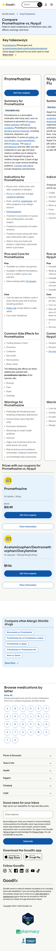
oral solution (10, 140)
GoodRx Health (8, 14)
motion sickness (11, 125)
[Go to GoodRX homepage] (8, 5)
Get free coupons (21, 92)
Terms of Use (8, 832)
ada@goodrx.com (10, 896)
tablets (32, 137)
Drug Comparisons (27, 14)
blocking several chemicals (16, 131)
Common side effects (23, 166)
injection (15, 144)
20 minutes (31, 281)
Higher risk (11, 308)
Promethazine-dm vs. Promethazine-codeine (25, 638)
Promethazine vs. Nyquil (17, 644)
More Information (28, 526)
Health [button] (6, 770)
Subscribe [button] (38, 842)
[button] (32, 5)
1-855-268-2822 (41, 894)
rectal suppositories (26, 140)
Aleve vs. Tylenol (13, 655)
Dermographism (13, 212)
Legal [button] (5, 793)
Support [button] (7, 778)
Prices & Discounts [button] (12, 755)
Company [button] (7, 785)
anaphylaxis (26, 201)
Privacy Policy (37, 832)
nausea (31, 121)
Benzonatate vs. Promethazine (19, 632)
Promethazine (9, 45)
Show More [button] (10, 663)
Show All (8, 695)
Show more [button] (8, 54)
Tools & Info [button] (8, 763)
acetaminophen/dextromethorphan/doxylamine (25, 48)
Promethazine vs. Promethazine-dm (21, 649)
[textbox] (28, 814)
